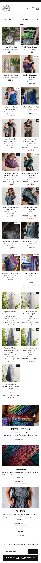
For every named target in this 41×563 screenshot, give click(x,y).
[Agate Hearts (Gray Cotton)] (23, 285)
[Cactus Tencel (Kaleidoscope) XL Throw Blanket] (36, 250)
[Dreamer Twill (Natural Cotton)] (33, 285)
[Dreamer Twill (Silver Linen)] (35, 285)
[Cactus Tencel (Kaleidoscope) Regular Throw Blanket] (34, 250)
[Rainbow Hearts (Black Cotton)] (38, 285)
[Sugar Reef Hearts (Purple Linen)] (25, 289)
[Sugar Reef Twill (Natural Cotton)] (33, 289)
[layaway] (20, 455)
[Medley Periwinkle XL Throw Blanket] (33, 116)
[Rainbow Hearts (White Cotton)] (23, 287)
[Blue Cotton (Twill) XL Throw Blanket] (26, 250)
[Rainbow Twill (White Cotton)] (30, 287)
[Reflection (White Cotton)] (33, 287)
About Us (20, 535)
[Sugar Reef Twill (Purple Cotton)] (35, 289)
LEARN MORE (20, 439)
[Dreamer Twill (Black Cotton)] (30, 285)
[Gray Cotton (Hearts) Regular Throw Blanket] (29, 250)
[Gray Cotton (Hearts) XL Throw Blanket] (31, 250)
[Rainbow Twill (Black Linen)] (28, 287)
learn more (20, 482)
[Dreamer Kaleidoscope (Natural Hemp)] (28, 285)
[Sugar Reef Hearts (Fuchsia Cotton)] (35, 287)
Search (20, 531)
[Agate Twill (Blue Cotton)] (25, 285)
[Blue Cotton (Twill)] (9, 250)
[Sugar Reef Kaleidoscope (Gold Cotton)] (28, 289)
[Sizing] (20, 497)
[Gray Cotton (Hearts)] (12, 250)
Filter (9, 19)
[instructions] (20, 415)
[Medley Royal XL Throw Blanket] (28, 116)
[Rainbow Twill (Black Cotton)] (25, 287)
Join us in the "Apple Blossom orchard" (21, 558)
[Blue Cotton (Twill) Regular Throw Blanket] (24, 250)
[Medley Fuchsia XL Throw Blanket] (30, 116)
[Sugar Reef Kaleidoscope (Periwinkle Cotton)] (30, 289)
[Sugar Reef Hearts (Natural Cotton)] (38, 287)
